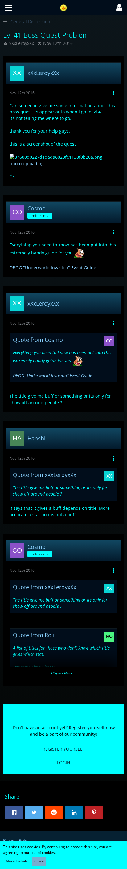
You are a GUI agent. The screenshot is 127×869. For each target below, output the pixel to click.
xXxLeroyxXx (21, 43)
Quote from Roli (34, 635)
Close (39, 861)
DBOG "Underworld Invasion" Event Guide (53, 268)
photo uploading (27, 163)
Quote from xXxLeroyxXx (44, 475)
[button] (8, 8)
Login (63, 762)
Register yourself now (92, 727)
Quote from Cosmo (38, 339)
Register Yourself (63, 749)
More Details (17, 861)
